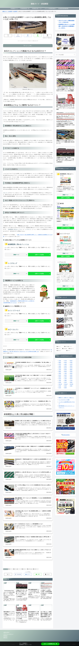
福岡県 (71, 373)
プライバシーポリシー (8, 634)
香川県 (71, 367)
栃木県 (60, 375)
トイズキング (28, 229)
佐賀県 (71, 375)
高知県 (71, 371)
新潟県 (60, 385)
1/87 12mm (30, 569)
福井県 (65, 362)
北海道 (60, 360)
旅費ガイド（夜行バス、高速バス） (66, 397)
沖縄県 (71, 385)
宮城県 (60, 366)
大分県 (71, 380)
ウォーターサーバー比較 (64, 399)
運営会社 (5, 637)
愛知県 (65, 371)
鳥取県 (65, 385)
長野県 (65, 366)
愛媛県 (71, 369)
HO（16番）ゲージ (17, 569)
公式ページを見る (39, 254)
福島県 (60, 371)
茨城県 (60, 373)
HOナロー (24, 569)
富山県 (60, 387)
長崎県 (71, 376)
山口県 (71, 364)
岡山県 (71, 360)
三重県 (65, 373)
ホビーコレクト (13, 329)
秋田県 (60, 367)
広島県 (71, 362)
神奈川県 (60, 384)
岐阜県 (65, 367)
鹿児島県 (71, 384)
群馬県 (60, 376)
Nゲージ (11, 569)
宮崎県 (71, 382)
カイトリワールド (14, 310)
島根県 (65, 387)
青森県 (60, 362)
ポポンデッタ (6, 192)
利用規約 (5, 635)
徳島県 (71, 366)
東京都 (60, 382)
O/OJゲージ (36, 569)
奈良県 (65, 382)
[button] (48, 35)
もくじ (27, 45)
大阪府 (65, 378)
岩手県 (60, 364)
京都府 (65, 376)
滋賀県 (65, 375)
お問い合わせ (6, 632)
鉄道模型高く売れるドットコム (15, 229)
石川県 (65, 360)
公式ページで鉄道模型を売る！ (50, 643)
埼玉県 (60, 378)
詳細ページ (16, 254)
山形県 (60, 369)
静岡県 (65, 369)
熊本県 (71, 378)
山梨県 (65, 364)
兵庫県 (65, 380)
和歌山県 (65, 384)
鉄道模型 (6, 569)
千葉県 (60, 380)
